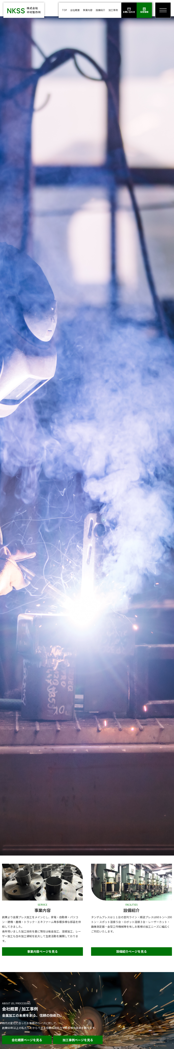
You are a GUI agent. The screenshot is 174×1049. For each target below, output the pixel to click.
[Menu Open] (163, 10)
